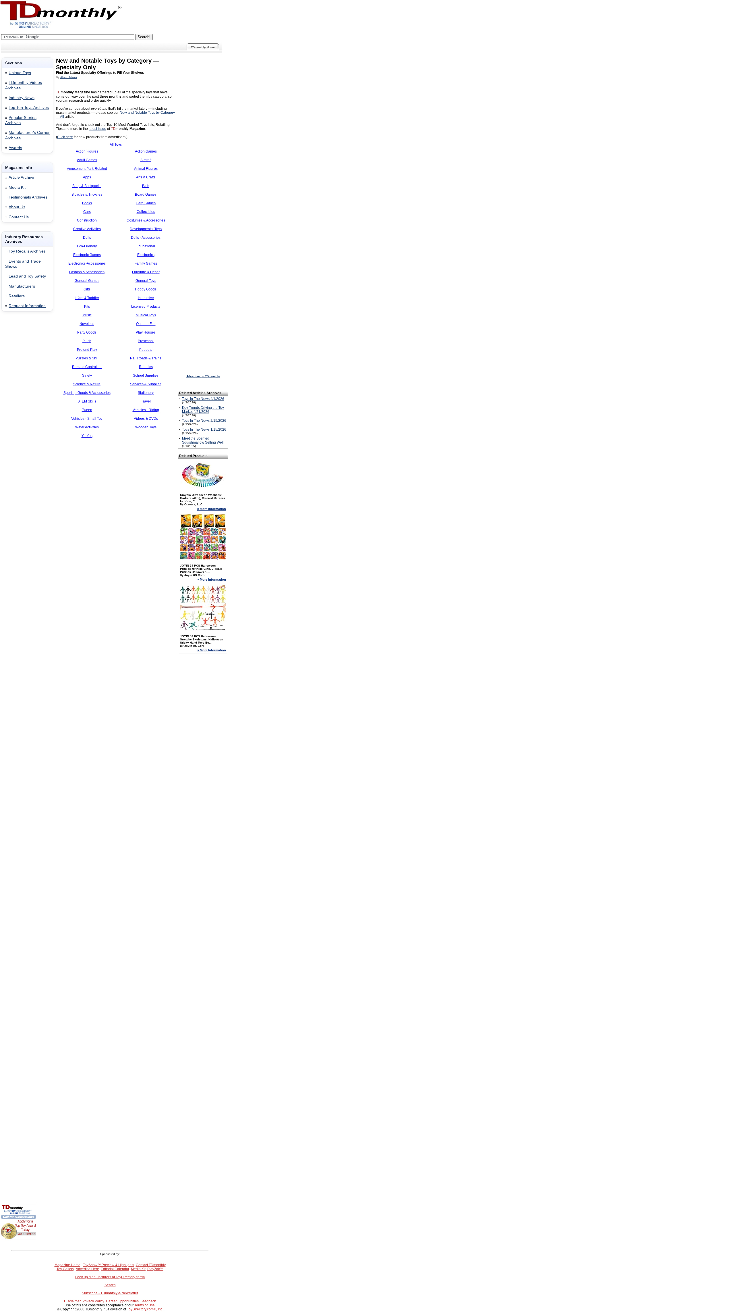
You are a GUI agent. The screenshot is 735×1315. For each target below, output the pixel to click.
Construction (87, 220)
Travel (146, 401)
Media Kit (17, 187)
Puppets (145, 350)
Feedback (148, 1301)
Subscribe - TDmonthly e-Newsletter (110, 1293)
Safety (87, 375)
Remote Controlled (87, 367)
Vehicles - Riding (146, 410)
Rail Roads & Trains (145, 358)
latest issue (97, 129)
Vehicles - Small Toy (86, 419)
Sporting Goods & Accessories (87, 393)
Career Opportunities (122, 1301)
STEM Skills (87, 401)
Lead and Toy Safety (27, 276)
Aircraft (145, 160)
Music (87, 315)
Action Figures (87, 151)
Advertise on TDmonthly (203, 376)
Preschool (146, 341)
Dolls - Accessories (145, 238)
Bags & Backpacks (86, 186)
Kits (87, 307)
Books (87, 203)
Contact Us (19, 217)
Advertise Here (87, 1269)
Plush (86, 341)
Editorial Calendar (115, 1269)
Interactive (146, 298)
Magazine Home (67, 1265)
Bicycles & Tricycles (86, 194)
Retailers (17, 296)
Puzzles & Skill (87, 358)
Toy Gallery (65, 1269)
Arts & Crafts (145, 177)
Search (110, 1285)
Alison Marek (68, 77)
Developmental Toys (146, 229)
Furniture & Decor (146, 272)
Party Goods (86, 332)
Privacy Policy (93, 1301)
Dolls (87, 238)
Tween (87, 410)
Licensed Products (145, 307)
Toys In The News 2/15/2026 (204, 421)
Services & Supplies (145, 384)
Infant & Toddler (87, 298)
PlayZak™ (155, 1269)
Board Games (145, 194)
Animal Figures (146, 169)
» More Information (211, 509)
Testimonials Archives (28, 197)
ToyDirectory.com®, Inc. (145, 1309)
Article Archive (21, 177)
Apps (87, 177)
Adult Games (87, 160)
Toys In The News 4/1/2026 (203, 399)
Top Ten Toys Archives (29, 107)
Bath (145, 186)
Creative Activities (87, 229)
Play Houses (146, 332)
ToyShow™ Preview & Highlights (108, 1265)
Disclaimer (72, 1301)
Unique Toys (20, 73)
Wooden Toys (145, 427)
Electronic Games (87, 255)
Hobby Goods (145, 289)
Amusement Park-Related (87, 169)
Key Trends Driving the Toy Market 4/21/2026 (203, 410)
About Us (17, 207)
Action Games (146, 151)
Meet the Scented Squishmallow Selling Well (203, 440)
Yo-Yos (87, 436)
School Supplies (145, 375)
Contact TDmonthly (151, 1265)
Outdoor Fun (146, 324)
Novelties (87, 324)
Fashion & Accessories (87, 272)
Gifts (87, 289)
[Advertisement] (18, 408)
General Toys (146, 281)
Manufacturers (22, 286)
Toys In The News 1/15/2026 (204, 430)
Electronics (145, 255)
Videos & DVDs (146, 419)
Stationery (146, 393)
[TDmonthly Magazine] (61, 28)
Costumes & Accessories (146, 220)
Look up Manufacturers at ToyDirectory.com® (110, 1277)
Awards (15, 148)
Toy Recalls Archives (27, 251)
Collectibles (146, 212)
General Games (87, 281)
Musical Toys (146, 315)
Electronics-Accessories (87, 263)
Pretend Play (87, 350)
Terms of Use (144, 1305)
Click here (65, 137)
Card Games (146, 203)
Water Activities (87, 427)
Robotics (146, 367)
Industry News (21, 98)
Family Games (146, 263)
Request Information (27, 306)
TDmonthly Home (203, 47)
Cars (87, 212)
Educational (145, 246)
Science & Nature (86, 384)
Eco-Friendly (87, 246)
